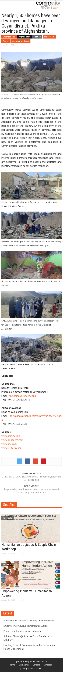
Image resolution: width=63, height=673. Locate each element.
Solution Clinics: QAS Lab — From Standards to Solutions (28, 638)
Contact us (48, 664)
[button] (13, 5)
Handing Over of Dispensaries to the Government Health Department (29, 647)
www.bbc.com (9, 444)
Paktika (37, 36)
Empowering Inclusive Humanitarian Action (26, 625)
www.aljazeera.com (12, 440)
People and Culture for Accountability (23, 631)
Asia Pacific (7, 518)
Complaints (27, 668)
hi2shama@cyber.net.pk (22, 395)
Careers (36, 664)
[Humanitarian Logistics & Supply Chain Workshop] (30, 528)
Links (38, 668)
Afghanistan (24, 36)
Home (12, 664)
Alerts (5, 41)
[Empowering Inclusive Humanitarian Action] (30, 574)
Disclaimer (24, 664)
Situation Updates (20, 41)
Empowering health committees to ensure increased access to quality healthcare (31, 491)
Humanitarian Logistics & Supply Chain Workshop (29, 620)
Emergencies (9, 36)
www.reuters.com (11, 448)
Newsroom (49, 36)
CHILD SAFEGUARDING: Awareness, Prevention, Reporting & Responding (31, 478)
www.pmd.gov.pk (10, 436)
